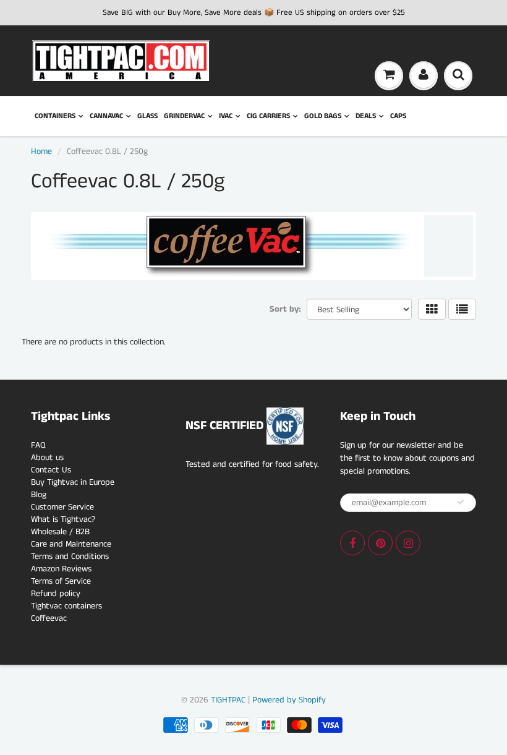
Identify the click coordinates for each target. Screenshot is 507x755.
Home (41, 151)
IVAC (225, 116)
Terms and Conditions (70, 556)
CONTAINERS (55, 116)
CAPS (398, 116)
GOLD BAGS (322, 116)
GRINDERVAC (184, 116)
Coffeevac (49, 618)
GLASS (147, 116)
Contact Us (51, 470)
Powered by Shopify (289, 700)
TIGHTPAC (228, 700)
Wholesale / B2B (60, 532)
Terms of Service (61, 581)
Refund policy (55, 593)
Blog (38, 494)
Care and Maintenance (71, 544)
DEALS (366, 116)
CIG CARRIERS (268, 116)
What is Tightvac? (63, 519)
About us (47, 457)
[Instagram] (408, 543)
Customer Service (62, 507)
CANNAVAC (106, 116)
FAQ (38, 445)
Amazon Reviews (61, 569)
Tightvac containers (66, 606)
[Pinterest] (380, 543)
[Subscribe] (460, 502)
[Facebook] (352, 543)
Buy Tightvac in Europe (72, 482)
